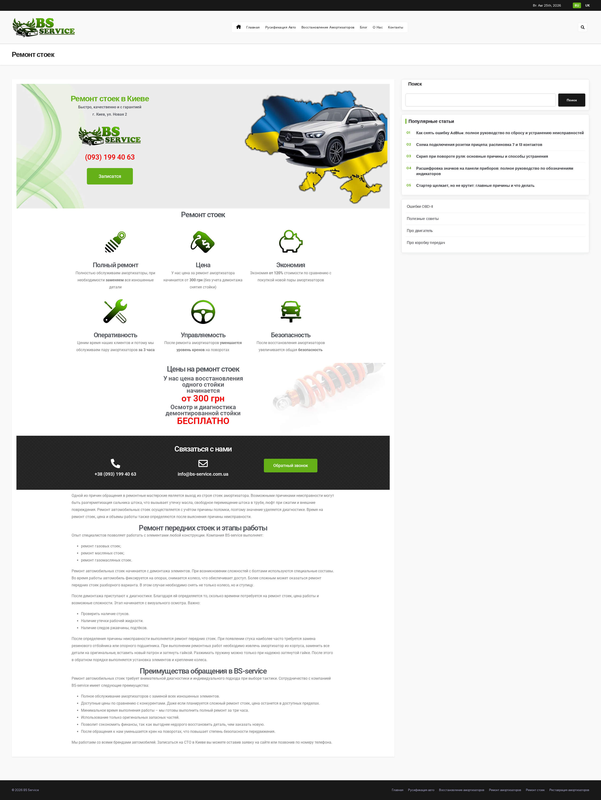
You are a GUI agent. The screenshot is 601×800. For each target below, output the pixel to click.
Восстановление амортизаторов (327, 27)
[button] (582, 27)
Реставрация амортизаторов (569, 790)
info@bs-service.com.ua (203, 474)
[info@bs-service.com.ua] (203, 463)
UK (587, 5)
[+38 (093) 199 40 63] (115, 463)
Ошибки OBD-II (420, 206)
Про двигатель (420, 230)
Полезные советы (423, 218)
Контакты (395, 27)
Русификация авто (280, 27)
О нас (378, 27)
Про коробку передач (426, 242)
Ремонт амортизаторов (505, 790)
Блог (363, 27)
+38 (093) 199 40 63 (115, 474)
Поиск (415, 84)
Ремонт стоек (535, 790)
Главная (253, 27)
